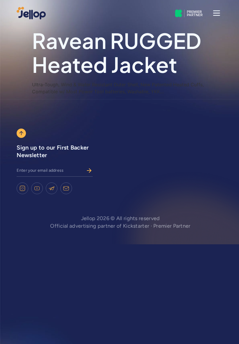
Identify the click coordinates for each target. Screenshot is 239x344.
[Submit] (89, 170)
